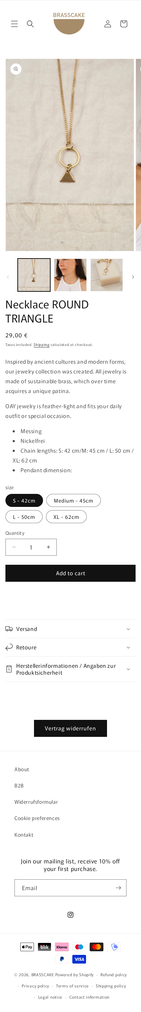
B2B (19, 785)
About (21, 769)
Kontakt (23, 834)
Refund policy (114, 974)
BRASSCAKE (42, 974)
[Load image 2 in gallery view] (70, 275)
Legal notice (50, 997)
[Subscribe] (118, 887)
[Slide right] (133, 277)
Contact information (89, 997)
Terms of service (72, 985)
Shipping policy (111, 985)
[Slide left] (8, 277)
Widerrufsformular (36, 801)
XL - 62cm (66, 516)
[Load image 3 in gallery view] (106, 275)
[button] (14, 24)
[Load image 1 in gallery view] (34, 275)
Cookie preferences (37, 817)
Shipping (42, 344)
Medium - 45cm (73, 500)
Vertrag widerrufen (70, 728)
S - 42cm (24, 500)
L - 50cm (24, 516)
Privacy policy (35, 985)
